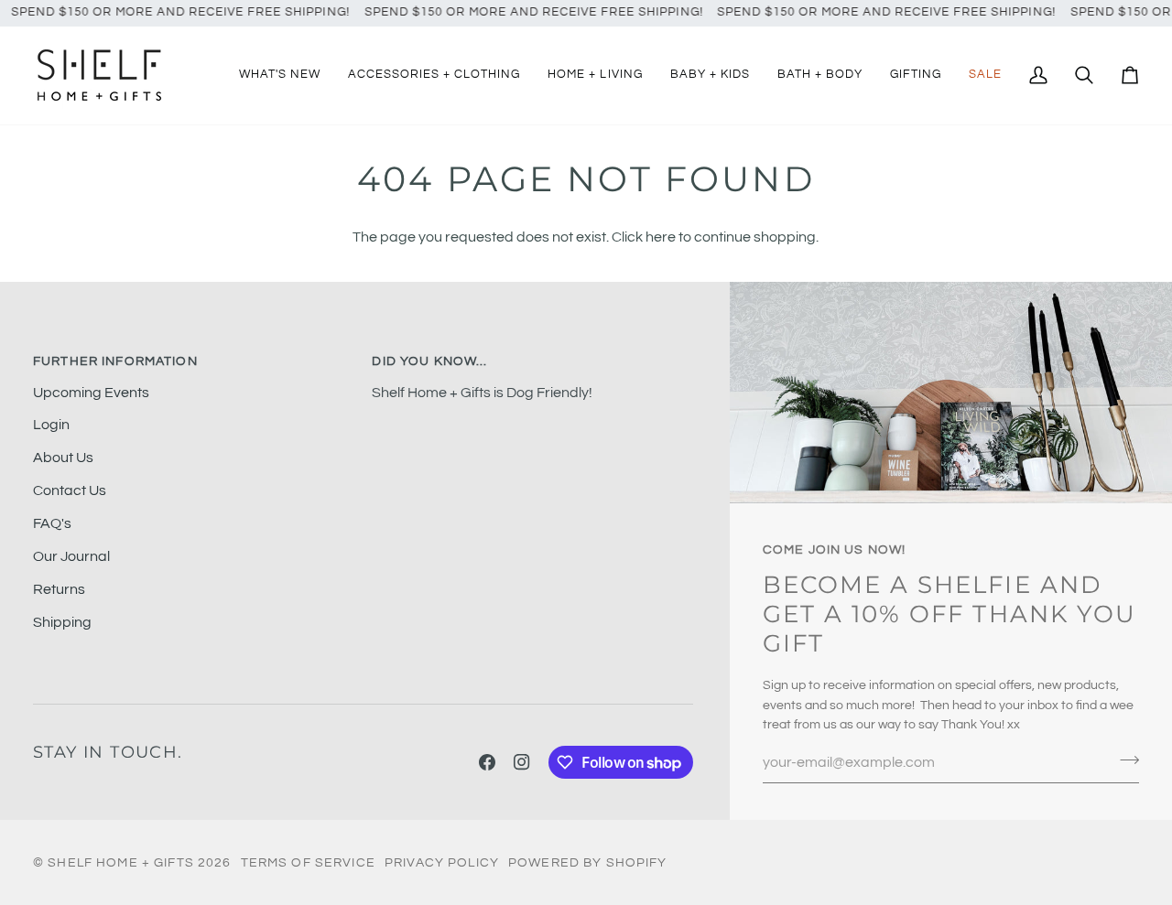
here (661, 237)
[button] (434, 75)
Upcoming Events (91, 392)
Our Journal (71, 556)
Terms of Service (308, 862)
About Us (63, 457)
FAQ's (52, 523)
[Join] (1124, 760)
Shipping (62, 622)
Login (51, 424)
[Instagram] (522, 762)
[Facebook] (487, 762)
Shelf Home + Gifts (121, 862)
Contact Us (69, 490)
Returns (59, 589)
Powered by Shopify (587, 862)
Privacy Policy (442, 862)
